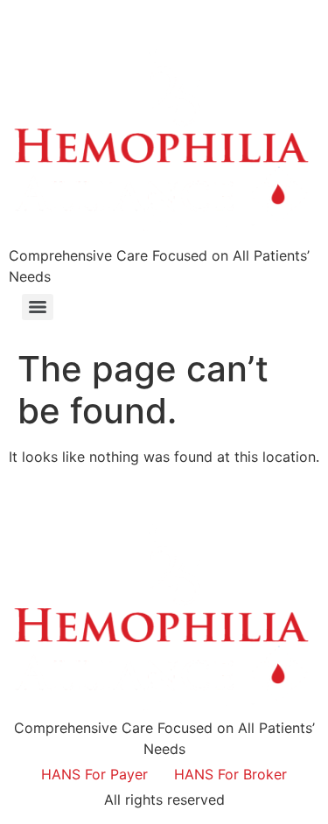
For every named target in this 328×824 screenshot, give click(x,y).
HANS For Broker (230, 774)
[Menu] (37, 307)
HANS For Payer (94, 774)
